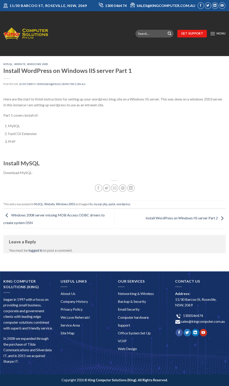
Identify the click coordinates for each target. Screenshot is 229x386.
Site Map (67, 333)
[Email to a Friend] (114, 188)
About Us (68, 293)
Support (124, 325)
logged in (35, 250)
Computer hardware (133, 317)
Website (20, 64)
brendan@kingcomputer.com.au (61, 84)
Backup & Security (132, 301)
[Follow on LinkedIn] (215, 5)
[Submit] (169, 33)
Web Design (127, 349)
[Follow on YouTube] (222, 5)
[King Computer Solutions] (25, 33)
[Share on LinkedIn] (131, 188)
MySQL (8, 64)
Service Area (70, 325)
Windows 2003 (37, 64)
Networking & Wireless (136, 293)
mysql (98, 204)
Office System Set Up (134, 333)
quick (111, 204)
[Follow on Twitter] (208, 5)
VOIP (122, 341)
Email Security (129, 309)
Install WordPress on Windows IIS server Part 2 (182, 218)
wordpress (123, 204)
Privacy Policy (72, 309)
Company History (74, 301)
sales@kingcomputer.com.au (202, 321)
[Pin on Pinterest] (122, 188)
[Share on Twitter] (106, 188)
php (105, 204)
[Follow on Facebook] (200, 5)
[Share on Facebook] (98, 188)
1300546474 (192, 315)
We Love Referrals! (75, 317)
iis (91, 204)
